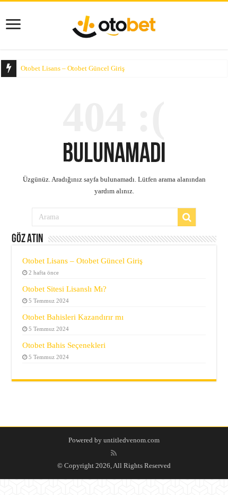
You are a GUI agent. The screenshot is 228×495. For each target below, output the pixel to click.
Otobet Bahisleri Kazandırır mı (73, 316)
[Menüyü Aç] (13, 24)
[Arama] (187, 217)
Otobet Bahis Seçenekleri (64, 344)
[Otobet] (114, 25)
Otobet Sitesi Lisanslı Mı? (64, 288)
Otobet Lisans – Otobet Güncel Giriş (73, 68)
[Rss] (114, 453)
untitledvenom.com (131, 440)
